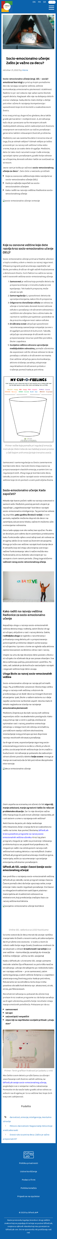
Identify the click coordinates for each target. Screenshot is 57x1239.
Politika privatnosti (28, 1164)
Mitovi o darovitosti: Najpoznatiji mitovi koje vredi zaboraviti (27, 1129)
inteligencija (35, 1118)
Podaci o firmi (28, 1180)
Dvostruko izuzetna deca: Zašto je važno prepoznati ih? (26, 1137)
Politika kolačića (29, 1188)
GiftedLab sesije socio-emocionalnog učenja (24, 1083)
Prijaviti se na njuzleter (28, 1197)
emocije (24, 1118)
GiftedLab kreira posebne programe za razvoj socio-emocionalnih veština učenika (25, 834)
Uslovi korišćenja (28, 1172)
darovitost (15, 1118)
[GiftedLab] (6, 7)
